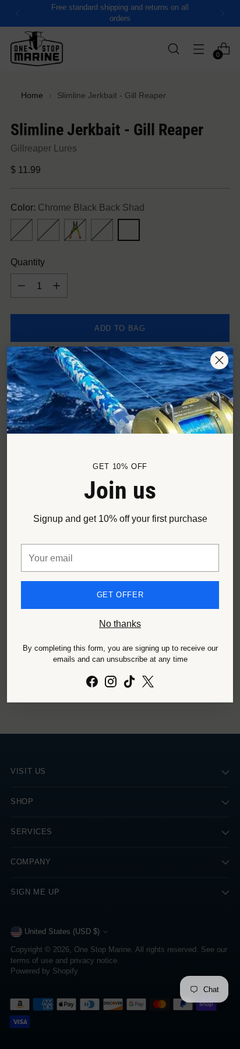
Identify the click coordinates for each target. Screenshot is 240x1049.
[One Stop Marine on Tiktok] (129, 683)
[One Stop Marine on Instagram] (111, 683)
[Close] (219, 360)
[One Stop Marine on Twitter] (148, 683)
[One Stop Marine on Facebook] (92, 683)
